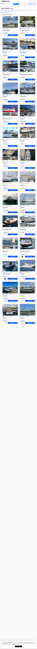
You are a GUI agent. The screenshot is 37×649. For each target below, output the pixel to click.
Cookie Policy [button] (29, 643)
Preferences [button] (14, 644)
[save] (16, 17)
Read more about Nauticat (5, 12)
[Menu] (34, 1)
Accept (18, 646)
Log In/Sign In (31, 1)
